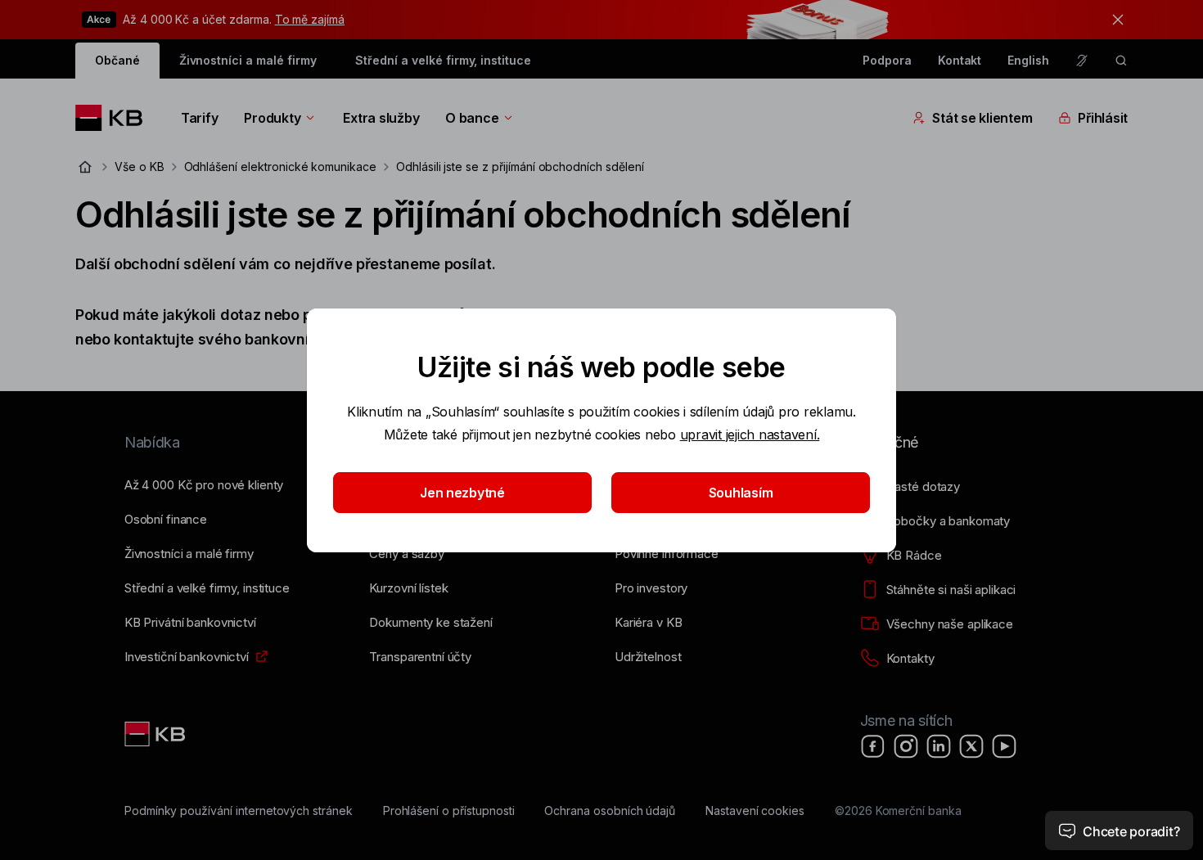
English (1028, 60)
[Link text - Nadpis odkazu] (156, 734)
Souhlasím (741, 492)
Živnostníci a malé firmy (248, 60)
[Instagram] (906, 746)
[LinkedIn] (939, 746)
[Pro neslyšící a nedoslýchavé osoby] (1081, 60)
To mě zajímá (310, 19)
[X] (971, 746)
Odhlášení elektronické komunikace (280, 166)
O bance (471, 118)
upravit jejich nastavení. (750, 434)
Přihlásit (1103, 118)
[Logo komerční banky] (115, 118)
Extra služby (381, 118)
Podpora (887, 60)
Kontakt (960, 60)
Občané (117, 60)
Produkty (272, 118)
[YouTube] (1004, 746)
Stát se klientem (982, 118)
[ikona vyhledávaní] (1121, 60)
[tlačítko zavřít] (1114, 20)
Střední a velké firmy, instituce (442, 60)
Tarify (199, 118)
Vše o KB (139, 166)
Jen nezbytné (462, 492)
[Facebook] (873, 746)
